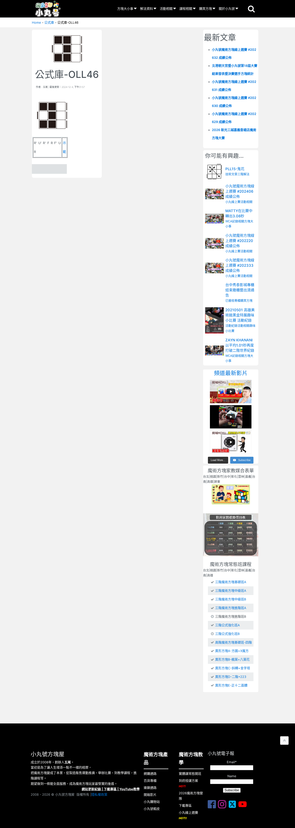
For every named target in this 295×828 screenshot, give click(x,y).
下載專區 (110, 789)
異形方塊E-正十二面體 (231, 685)
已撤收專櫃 (232, 301)
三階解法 (243, 174)
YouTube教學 (129, 789)
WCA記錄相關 (234, 221)
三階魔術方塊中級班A (230, 591)
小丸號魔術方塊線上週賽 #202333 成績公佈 (239, 265)
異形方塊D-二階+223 (230, 677)
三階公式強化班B (227, 634)
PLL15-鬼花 (234, 169)
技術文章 (231, 174)
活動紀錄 (231, 326)
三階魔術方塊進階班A (230, 608)
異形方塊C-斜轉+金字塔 (232, 668)
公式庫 (49, 22)
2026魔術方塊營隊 (191, 796)
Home (36, 22)
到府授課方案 (188, 783)
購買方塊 (205, 9)
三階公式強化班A (227, 625)
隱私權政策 (99, 794)
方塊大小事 (125, 9)
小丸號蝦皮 (152, 809)
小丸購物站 (152, 802)
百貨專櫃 (150, 781)
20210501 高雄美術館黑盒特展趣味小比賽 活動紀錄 (240, 315)
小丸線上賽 (232, 202)
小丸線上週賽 (188, 815)
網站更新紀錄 (91, 789)
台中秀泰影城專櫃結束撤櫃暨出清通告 (239, 290)
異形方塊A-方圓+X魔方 (232, 651)
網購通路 (150, 774)
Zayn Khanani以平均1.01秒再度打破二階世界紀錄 (239, 345)
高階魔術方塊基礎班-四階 (233, 642)
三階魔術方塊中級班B (230, 599)
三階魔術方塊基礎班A (230, 582)
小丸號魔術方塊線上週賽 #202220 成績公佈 (239, 240)
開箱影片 (150, 795)
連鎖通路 (150, 788)
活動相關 (166, 9)
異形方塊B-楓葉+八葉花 (232, 659)
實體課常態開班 (190, 774)
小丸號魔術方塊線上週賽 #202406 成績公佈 (239, 191)
